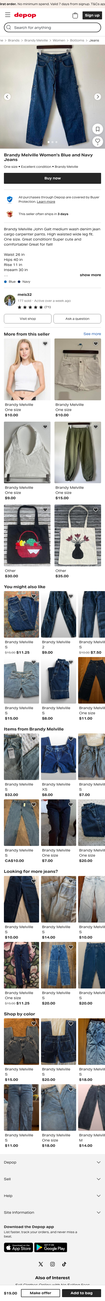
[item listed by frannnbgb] (21, 899)
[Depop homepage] (25, 15)
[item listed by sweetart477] (21, 756)
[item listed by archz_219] (21, 614)
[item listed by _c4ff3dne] (58, 965)
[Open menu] (7, 14)
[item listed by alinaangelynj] (58, 822)
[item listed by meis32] (27, 369)
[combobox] (52, 27)
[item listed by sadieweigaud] (21, 822)
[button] (59, 307)
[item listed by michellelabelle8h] (58, 680)
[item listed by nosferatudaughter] (21, 965)
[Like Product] (45, 343)
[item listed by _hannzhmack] (58, 899)
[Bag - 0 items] (75, 15)
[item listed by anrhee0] (58, 1041)
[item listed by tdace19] (21, 1041)
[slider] (52, 97)
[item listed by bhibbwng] (58, 1107)
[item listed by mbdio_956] (58, 614)
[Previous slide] (7, 96)
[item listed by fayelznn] (21, 1107)
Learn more (46, 201)
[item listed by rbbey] (58, 756)
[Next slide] (97, 96)
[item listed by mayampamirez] (21, 680)
